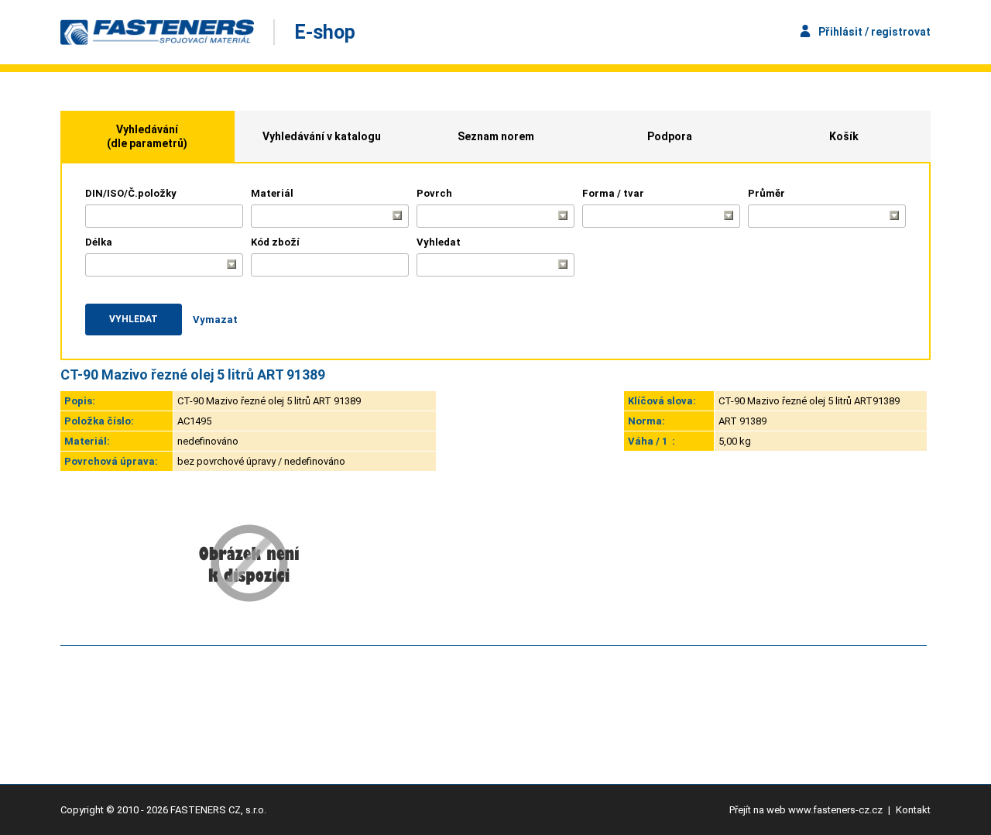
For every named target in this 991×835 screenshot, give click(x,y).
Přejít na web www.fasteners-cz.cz (806, 810)
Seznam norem (496, 136)
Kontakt (913, 810)
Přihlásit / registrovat (874, 32)
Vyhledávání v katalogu (321, 136)
